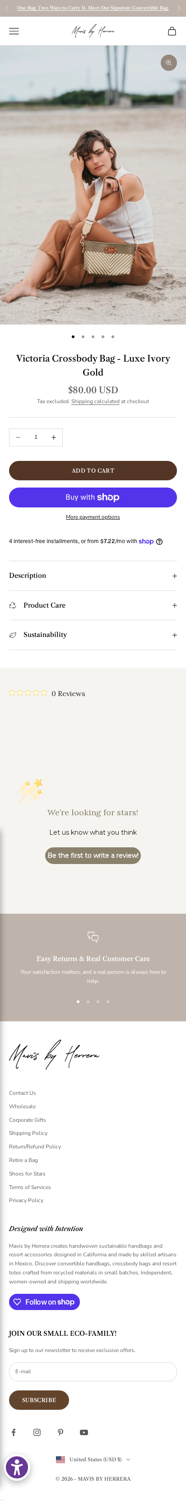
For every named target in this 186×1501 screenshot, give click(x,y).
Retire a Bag (23, 1160)
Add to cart (93, 470)
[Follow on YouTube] (83, 1432)
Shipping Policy (28, 1133)
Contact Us (22, 1093)
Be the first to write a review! (93, 855)
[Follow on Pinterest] (60, 1432)
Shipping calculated (95, 401)
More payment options (93, 516)
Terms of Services (30, 1187)
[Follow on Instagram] (37, 1432)
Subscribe (39, 1400)
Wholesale (22, 1106)
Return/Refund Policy (35, 1146)
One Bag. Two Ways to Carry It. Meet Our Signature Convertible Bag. (93, 8)
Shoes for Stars (27, 1173)
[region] (93, 959)
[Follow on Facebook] (13, 1432)
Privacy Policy (26, 1200)
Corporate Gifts (27, 1120)
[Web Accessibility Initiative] (17, 1467)
